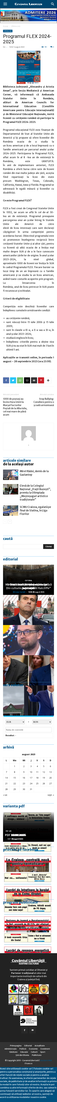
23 (24, 783)
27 (50, 783)
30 (24, 789)
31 (31, 789)
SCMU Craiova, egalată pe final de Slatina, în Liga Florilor (35, 510)
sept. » (51, 794)
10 (31, 772)
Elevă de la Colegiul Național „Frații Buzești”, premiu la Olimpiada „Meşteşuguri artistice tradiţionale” (35, 492)
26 (44, 783)
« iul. (5, 794)
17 (31, 777)
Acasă (5, 26)
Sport (42, 1052)
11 (37, 772)
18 (37, 777)
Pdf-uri (8, 831)
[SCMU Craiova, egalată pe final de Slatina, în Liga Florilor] (10, 510)
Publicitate (36, 1055)
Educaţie (24, 1052)
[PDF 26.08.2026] (28, 857)
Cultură (34, 1052)
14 (6, 777)
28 (6, 789)
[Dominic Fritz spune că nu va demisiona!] (28, 640)
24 (31, 783)
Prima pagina (15, 1045)
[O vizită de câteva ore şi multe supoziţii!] (28, 700)
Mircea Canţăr (19, 592)
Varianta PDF (14, 806)
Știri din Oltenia (22, 1055)
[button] (52, 4)
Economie (33, 1049)
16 (24, 777)
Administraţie (11, 1049)
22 (14, 783)
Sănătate (13, 1052)
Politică (22, 1049)
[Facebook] (24, 1030)
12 (44, 772)
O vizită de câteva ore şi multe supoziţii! (28, 586)
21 (6, 783)
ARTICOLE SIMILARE (17, 460)
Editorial (10, 559)
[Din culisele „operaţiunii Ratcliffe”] (28, 610)
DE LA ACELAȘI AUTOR (18, 464)
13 (50, 772)
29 (14, 789)
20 (50, 777)
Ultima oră (15, 26)
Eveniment (45, 1049)
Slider (6, 479)
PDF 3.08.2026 (14, 835)
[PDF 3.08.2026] (28, 947)
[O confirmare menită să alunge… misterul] (28, 670)
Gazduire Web (46, 1060)
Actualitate (40, 1045)
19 (44, 777)
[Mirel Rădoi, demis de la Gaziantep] (10, 475)
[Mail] (32, 1030)
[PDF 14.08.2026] (28, 887)
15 (14, 777)
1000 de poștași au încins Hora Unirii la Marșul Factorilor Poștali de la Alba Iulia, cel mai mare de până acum (15, 406)
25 (37, 783)
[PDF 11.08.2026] (28, 917)
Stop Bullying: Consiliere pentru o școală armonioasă (43, 402)
